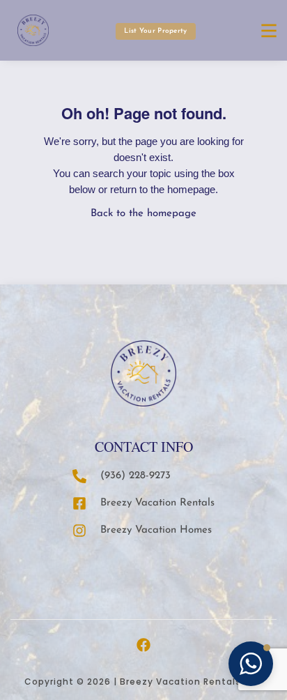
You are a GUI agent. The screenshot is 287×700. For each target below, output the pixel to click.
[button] (250, 663)
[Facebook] (143, 645)
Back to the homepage (143, 213)
